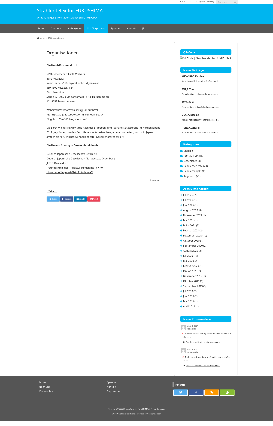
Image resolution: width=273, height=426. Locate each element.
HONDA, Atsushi (191, 127)
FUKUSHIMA (193, 156)
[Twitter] (180, 393)
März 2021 (191, 225)
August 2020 (192, 250)
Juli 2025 (190, 200)
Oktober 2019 (193, 281)
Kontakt (111, 387)
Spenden (112, 382)
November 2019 (194, 276)
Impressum (114, 391)
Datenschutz (47, 391)
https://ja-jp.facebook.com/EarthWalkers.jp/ (77, 114)
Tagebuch (192, 176)
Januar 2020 (192, 271)
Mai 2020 (190, 261)
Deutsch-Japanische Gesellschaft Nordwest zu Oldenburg (80, 158)
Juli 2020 (190, 256)
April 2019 (191, 306)
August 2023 (192, 210)
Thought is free (154, 414)
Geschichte (192, 161)
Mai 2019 (190, 301)
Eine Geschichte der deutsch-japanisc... (203, 342)
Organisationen (57, 38)
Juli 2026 (190, 195)
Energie (190, 150)
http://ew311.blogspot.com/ (70, 119)
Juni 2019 (190, 296)
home (42, 38)
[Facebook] (196, 393)
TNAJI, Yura (188, 89)
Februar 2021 (193, 230)
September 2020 (194, 245)
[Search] (235, 2)
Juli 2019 (190, 291)
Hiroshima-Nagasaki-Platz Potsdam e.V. (69, 172)
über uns (44, 387)
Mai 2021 (190, 220)
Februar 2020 (193, 266)
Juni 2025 (190, 205)
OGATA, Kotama (190, 114)
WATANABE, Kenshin (193, 76)
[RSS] (211, 393)
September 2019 (194, 286)
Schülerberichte (196, 166)
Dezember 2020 (195, 235)
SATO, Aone (188, 101)
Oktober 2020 (193, 240)
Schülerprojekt (194, 171)
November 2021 (194, 215)
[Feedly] (227, 393)
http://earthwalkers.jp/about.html (77, 110)
